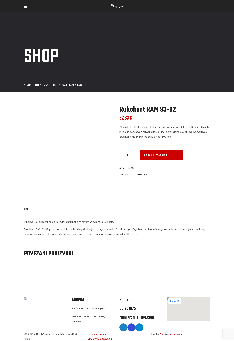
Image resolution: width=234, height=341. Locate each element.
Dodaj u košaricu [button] (52, 264)
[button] (208, 6)
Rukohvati (42, 85)
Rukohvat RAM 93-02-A (52, 271)
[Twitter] (123, 327)
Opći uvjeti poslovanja (100, 338)
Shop (27, 85)
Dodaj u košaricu (155, 156)
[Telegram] (139, 327)
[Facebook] (131, 327)
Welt (162, 333)
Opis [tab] (26, 209)
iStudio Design (175, 333)
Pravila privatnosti (97, 333)
